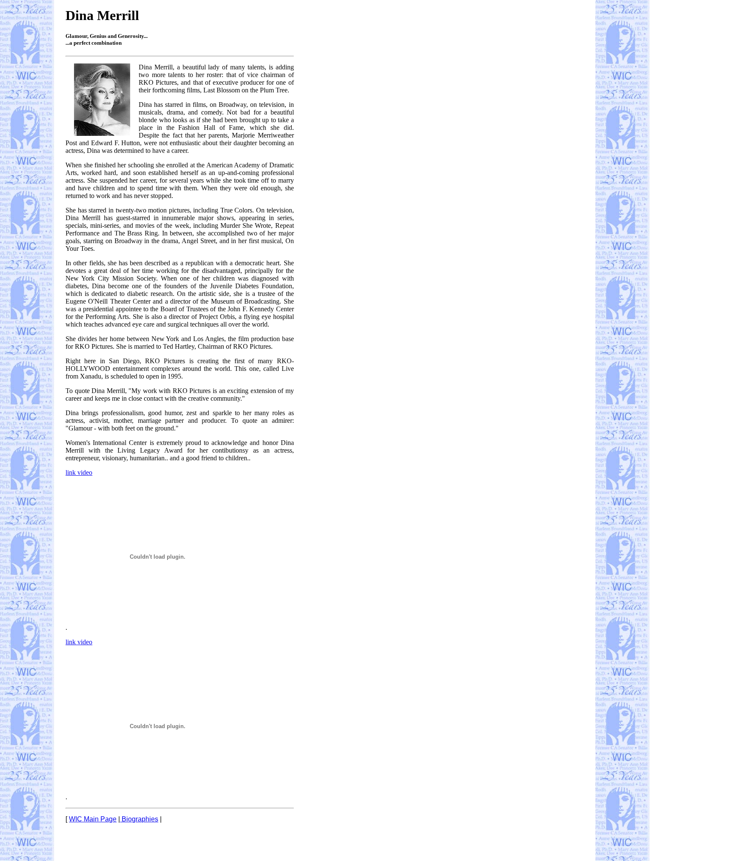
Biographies (139, 819)
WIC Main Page (93, 819)
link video (79, 472)
